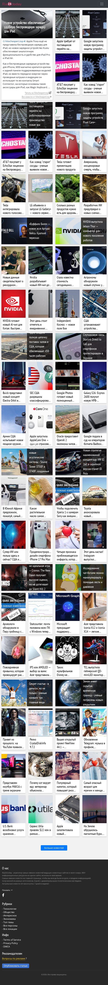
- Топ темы (8, 922)
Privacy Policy (10, 943)
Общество (8, 912)
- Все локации (9, 929)
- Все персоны (9, 925)
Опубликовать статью (15, 965)
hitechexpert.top (14, 41)
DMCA (6, 946)
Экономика (9, 918)
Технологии (9, 908)
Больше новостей (54, 847)
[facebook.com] (3, 895)
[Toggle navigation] (102, 4)
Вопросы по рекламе (13, 958)
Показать (6, 890)
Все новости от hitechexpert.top (36, 96)
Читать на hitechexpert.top (36, 92)
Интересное (10, 915)
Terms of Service (12, 939)
